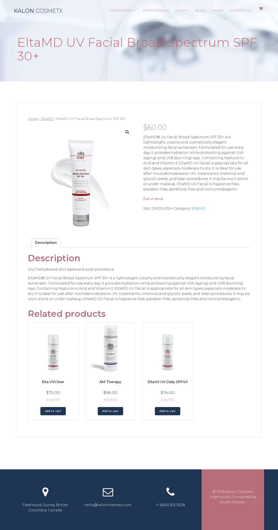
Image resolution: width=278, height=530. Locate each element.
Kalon (38, 11)
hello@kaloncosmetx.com (108, 505)
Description (46, 243)
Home (33, 119)
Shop (180, 10)
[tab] (45, 242)
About (218, 10)
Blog (200, 10)
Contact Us (241, 10)
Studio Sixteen (232, 502)
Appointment (156, 10)
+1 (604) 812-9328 (170, 505)
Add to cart (53, 411)
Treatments (121, 10)
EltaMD (47, 119)
